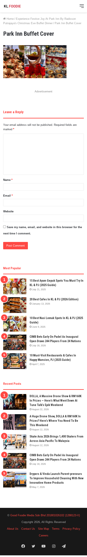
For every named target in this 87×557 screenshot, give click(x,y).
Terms (56, 528)
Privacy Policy (71, 528)
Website (8, 211)
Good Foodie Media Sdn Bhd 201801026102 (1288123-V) (45, 515)
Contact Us (28, 528)
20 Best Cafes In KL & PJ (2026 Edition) (54, 299)
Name (7, 179)
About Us (12, 528)
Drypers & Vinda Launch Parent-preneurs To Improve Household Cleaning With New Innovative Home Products (56, 478)
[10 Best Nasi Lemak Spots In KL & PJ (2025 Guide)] (14, 324)
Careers (43, 535)
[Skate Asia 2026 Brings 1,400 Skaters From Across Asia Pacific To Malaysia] (14, 442)
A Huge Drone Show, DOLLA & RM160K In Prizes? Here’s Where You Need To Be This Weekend (55, 421)
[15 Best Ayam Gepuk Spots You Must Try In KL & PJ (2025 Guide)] (14, 286)
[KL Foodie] (20, 6)
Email (8, 195)
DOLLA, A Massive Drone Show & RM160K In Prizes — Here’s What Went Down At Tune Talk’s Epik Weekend (56, 400)
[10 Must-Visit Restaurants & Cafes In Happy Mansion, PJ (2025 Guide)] (14, 361)
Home (10, 18)
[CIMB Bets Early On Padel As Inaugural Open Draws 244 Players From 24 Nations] (14, 342)
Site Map (43, 528)
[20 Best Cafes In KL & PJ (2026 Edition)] (14, 305)
